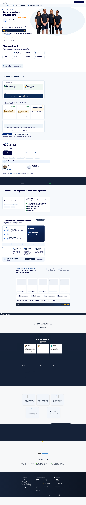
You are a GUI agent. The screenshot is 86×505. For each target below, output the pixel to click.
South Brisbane (6, 206)
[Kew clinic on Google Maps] (21, 282)
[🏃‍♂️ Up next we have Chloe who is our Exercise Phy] (27, 451)
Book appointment (64, 304)
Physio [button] (14, 2)
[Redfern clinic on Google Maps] (64, 282)
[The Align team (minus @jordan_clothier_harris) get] (43, 451)
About (10, 2)
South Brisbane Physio (47, 484)
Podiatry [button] (18, 2)
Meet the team (19, 300)
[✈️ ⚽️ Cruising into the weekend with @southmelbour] (27, 446)
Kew (4, 204)
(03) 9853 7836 (8, 34)
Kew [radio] (5, 157)
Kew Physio (45, 480)
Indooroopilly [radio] (20, 157)
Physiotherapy (19, 291)
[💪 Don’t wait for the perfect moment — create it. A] (76, 447)
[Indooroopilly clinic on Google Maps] (43, 282)
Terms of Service (38, 490)
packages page (41, 129)
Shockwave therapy (36, 300)
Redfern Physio (46, 486)
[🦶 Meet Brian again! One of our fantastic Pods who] (10, 446)
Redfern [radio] (37, 157)
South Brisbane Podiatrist (58, 484)
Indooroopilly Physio (47, 483)
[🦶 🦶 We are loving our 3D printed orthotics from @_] (43, 447)
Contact (36, 2)
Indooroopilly (15, 204)
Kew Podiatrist (57, 480)
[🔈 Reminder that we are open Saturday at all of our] (59, 451)
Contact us (54, 300)
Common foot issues (43, 300)
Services (32, 2)
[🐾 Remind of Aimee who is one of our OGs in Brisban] (59, 446)
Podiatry (23, 291)
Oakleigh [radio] (12, 157)
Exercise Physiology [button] (25, 2)
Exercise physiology (24, 300)
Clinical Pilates (31, 300)
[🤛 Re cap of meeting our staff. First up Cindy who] (76, 451)
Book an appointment (7, 134)
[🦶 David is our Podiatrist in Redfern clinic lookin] (10, 451)
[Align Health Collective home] (4, 2)
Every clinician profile (5, 171)
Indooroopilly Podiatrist (58, 483)
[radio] (7, 153)
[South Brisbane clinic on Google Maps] (53, 282)
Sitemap (37, 487)
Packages (37, 484)
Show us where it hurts (29, 259)
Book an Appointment (43, 327)
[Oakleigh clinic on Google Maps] (32, 282)
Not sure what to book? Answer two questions (21, 134)
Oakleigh (9, 204)
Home (37, 480)
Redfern (12, 206)
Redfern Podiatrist (57, 486)
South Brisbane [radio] (29, 157)
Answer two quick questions (14, 173)
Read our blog (49, 300)
